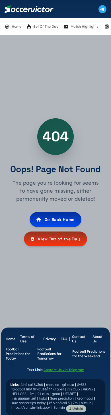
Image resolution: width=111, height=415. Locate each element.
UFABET (69, 394)
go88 (56, 394)
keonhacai (85, 398)
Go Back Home (60, 219)
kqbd (43, 398)
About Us (97, 338)
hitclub (86, 403)
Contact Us (78, 338)
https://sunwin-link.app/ (30, 407)
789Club (73, 389)
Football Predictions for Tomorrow (49, 353)
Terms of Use (27, 338)
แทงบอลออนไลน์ (23, 398)
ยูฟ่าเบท (68, 384)
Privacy (49, 339)
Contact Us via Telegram (64, 370)
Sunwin (59, 407)
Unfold (77, 408)
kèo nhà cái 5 (59, 403)
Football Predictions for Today (18, 353)
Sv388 (82, 384)
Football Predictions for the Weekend (88, 353)
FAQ (64, 339)
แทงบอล (52, 384)
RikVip (88, 389)
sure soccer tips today (28, 403)
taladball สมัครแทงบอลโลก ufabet (37, 389)
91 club (43, 394)
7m (32, 394)
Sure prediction (62, 398)
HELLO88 (18, 394)
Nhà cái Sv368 (32, 384)
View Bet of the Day (59, 239)
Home (10, 339)
